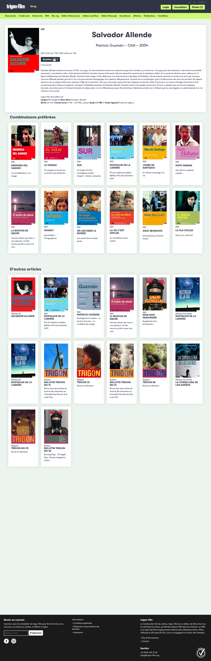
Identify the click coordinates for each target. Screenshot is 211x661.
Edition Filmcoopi (109, 16)
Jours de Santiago (149, 166)
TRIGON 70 (83, 382)
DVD (47, 16)
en (194, 2)
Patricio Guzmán (88, 314)
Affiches (137, 16)
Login (166, 7)
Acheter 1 (50, 59)
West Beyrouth (152, 230)
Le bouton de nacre (19, 232)
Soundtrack (125, 16)
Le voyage (50, 165)
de (190, 2)
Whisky (49, 230)
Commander (46, 65)
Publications (149, 16)
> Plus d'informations (149, 638)
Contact (201, 2)
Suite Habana (183, 165)
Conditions (163, 16)
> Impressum (77, 632)
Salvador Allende (23, 316)
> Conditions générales (82, 623)
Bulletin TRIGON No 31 (120, 383)
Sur (79, 165)
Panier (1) (197, 7)
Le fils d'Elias (184, 230)
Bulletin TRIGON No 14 (54, 383)
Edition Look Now (90, 16)
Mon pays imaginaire (150, 316)
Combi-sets (24, 16)
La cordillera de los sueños (186, 383)
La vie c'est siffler (117, 231)
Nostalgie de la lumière (120, 166)
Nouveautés (10, 16)
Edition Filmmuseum (71, 16)
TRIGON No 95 (19, 448)
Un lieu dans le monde (86, 232)
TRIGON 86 (149, 382)
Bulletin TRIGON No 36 (54, 449)
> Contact (144, 641)
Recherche (37, 16)
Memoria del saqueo (19, 167)
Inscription (180, 7)
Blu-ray (55, 16)
